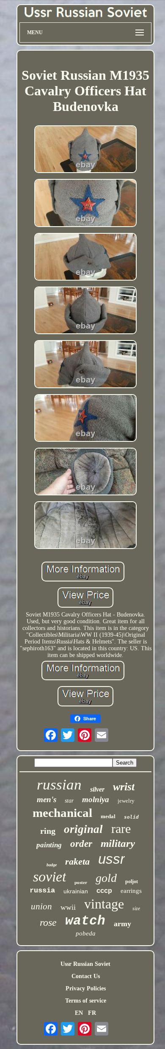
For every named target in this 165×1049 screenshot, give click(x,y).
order (81, 843)
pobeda (86, 933)
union (41, 906)
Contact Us (86, 976)
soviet (49, 876)
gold (106, 877)
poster (80, 882)
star (69, 801)
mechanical (62, 812)
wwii (68, 907)
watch (85, 921)
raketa (77, 861)
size (136, 908)
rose (48, 922)
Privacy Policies (86, 988)
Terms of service (85, 1001)
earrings (131, 890)
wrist (124, 787)
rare (121, 828)
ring (47, 830)
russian (59, 784)
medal (108, 816)
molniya (95, 799)
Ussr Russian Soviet (85, 964)
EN (79, 1013)
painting (49, 845)
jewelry (126, 801)
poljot (131, 881)
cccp (104, 890)
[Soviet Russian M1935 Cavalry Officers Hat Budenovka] (85, 150)
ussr (111, 859)
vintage (104, 903)
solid (131, 817)
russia (42, 891)
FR (92, 1013)
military (118, 843)
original (83, 829)
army (122, 923)
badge (52, 864)
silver (97, 789)
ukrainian (75, 891)
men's (46, 799)
